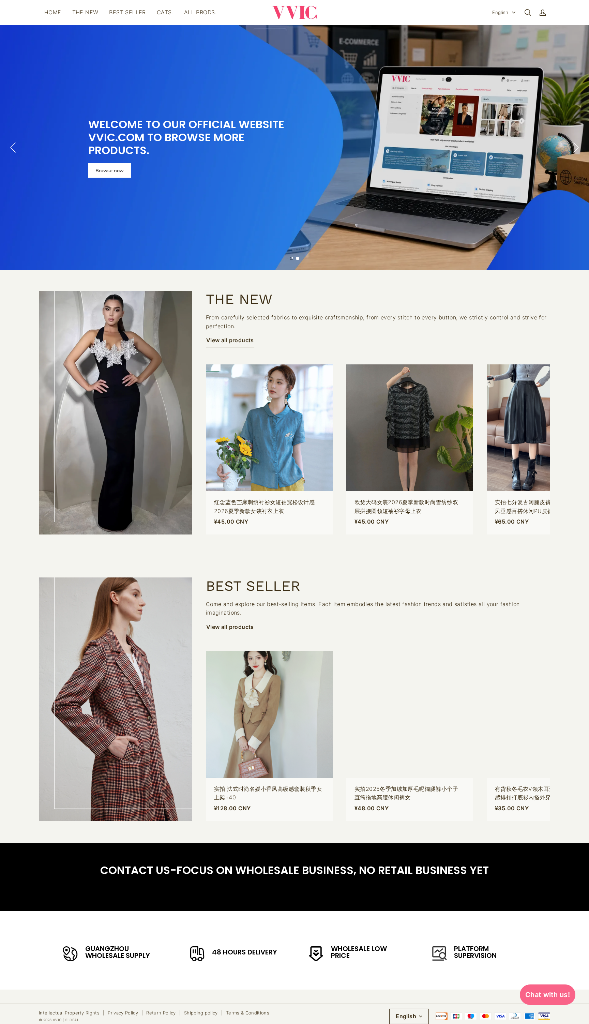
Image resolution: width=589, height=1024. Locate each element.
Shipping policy (201, 1012)
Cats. (165, 12)
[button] (527, 12)
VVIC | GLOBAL (66, 1020)
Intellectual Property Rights (69, 1012)
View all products (230, 340)
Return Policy (161, 1012)
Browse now (109, 170)
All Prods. (200, 12)
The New (85, 12)
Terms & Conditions (247, 1012)
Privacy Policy (123, 1012)
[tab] (291, 258)
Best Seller (127, 12)
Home (52, 12)
